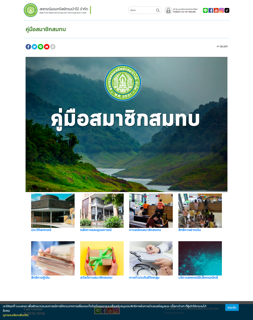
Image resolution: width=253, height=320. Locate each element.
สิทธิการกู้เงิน (40, 277)
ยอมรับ (232, 307)
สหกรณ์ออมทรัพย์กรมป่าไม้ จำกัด (63, 9)
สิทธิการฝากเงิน (189, 229)
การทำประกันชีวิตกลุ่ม (144, 277)
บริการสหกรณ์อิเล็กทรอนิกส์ (198, 277)
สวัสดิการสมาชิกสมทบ (96, 277)
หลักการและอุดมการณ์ (95, 229)
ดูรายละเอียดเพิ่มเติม (16, 315)
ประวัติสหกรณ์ (41, 229)
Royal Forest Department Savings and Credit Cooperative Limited (62, 12)
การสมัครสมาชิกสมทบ (145, 229)
